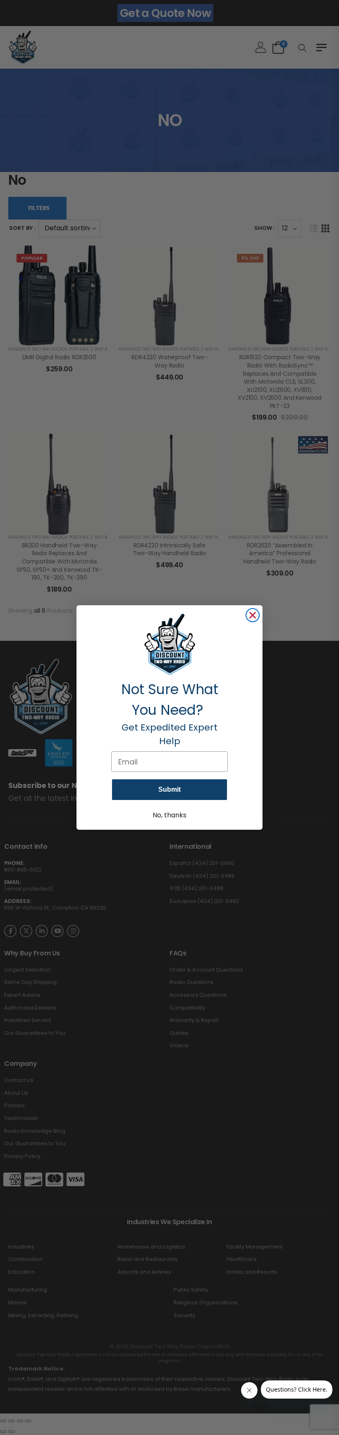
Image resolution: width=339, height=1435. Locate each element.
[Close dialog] (252, 615)
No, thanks (169, 815)
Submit (169, 789)
